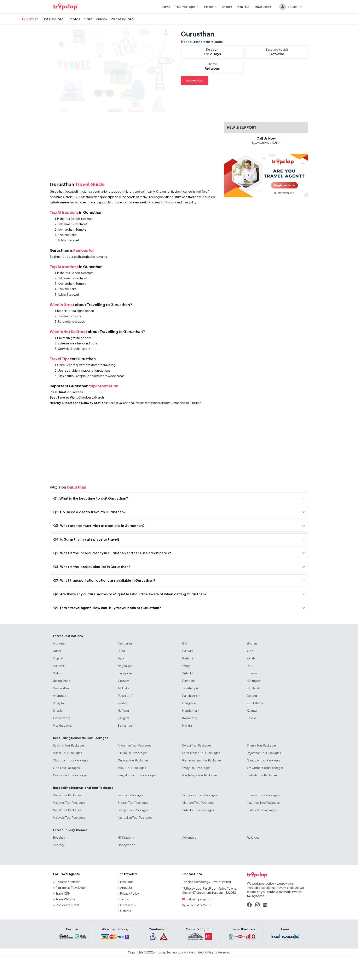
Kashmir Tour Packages (69, 745)
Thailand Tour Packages (263, 795)
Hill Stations (126, 837)
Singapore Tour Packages (199, 795)
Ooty (186, 666)
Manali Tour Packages (67, 753)
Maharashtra (204, 42)
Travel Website (65, 899)
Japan (122, 658)
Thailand (253, 673)
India (219, 42)
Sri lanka (188, 673)
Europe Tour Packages (133, 810)
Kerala (251, 658)
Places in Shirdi (122, 19)
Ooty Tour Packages (196, 768)
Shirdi (188, 42)
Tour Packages (185, 7)
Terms (124, 899)
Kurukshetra (255, 703)
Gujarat (58, 658)
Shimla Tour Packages (262, 745)
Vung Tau (59, 703)
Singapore (125, 673)
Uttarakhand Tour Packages (201, 753)
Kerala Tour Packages (196, 745)
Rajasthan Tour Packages (264, 753)
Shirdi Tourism (95, 19)
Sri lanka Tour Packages (198, 810)
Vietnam (123, 680)
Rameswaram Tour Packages (201, 760)
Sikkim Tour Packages (132, 753)
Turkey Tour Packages (262, 810)
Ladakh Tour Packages (262, 775)
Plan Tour (243, 7)
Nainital (187, 725)
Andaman (59, 643)
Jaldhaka (123, 688)
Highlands (253, 688)
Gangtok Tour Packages (263, 760)
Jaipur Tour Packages (132, 768)
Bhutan (252, 643)
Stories (227, 7)
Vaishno (123, 703)
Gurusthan (30, 19)
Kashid (251, 718)
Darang (252, 695)
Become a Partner (68, 882)
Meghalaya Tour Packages (200, 775)
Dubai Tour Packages (67, 795)
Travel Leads (262, 7)
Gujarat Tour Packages (133, 760)
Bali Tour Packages (130, 795)
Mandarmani (190, 710)
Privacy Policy (129, 893)
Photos (74, 19)
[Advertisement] (134, 147)
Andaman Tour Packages (134, 745)
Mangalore (189, 703)
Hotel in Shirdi (53, 19)
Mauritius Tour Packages (263, 802)
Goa (250, 651)
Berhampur (125, 725)
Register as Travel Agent (72, 887)
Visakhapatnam (63, 725)
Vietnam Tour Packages (198, 802)
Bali (184, 643)
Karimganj (254, 680)
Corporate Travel (67, 905)
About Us (126, 887)
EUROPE (188, 651)
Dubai (57, 651)
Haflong (123, 710)
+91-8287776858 (199, 905)
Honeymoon (126, 845)
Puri (249, 666)
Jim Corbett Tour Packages (265, 768)
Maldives (59, 666)
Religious (253, 837)
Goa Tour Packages (66, 768)
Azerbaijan (125, 643)
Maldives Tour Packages (69, 802)
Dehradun (189, 680)
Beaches (59, 837)
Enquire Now (194, 80)
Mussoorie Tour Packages (70, 775)
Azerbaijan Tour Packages (135, 817)
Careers (125, 911)
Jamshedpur (190, 688)
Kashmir (187, 658)
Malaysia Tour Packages (69, 817)
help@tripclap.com (200, 899)
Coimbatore (61, 718)
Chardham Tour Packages (70, 760)
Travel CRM (63, 893)
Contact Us (128, 905)
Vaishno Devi (61, 688)
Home (166, 7)
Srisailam (59, 710)
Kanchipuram (191, 695)
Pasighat (123, 718)
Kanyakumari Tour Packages (137, 775)
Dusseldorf (125, 695)
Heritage (59, 845)
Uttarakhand (61, 680)
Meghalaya (125, 666)
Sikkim (57, 673)
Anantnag (59, 695)
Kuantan (252, 710)
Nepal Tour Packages (67, 810)
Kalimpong (189, 718)
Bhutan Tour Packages (133, 802)
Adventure (189, 837)
